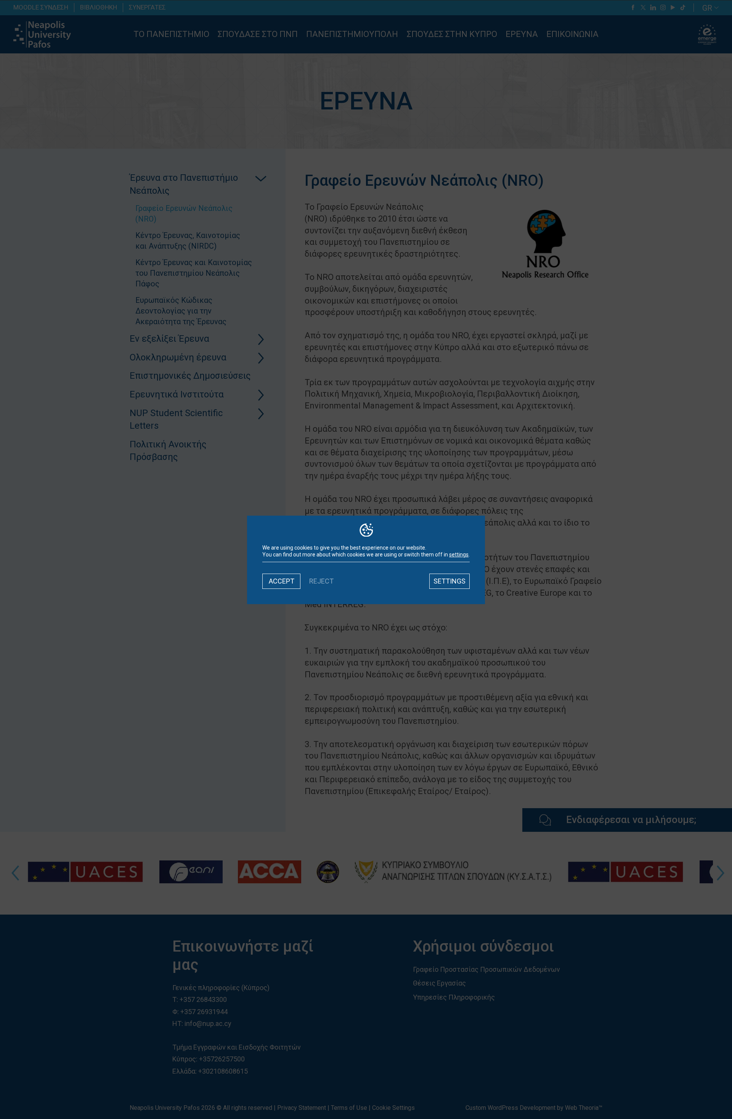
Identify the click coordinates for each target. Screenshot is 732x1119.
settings (459, 554)
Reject (321, 581)
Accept (281, 581)
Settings (449, 581)
